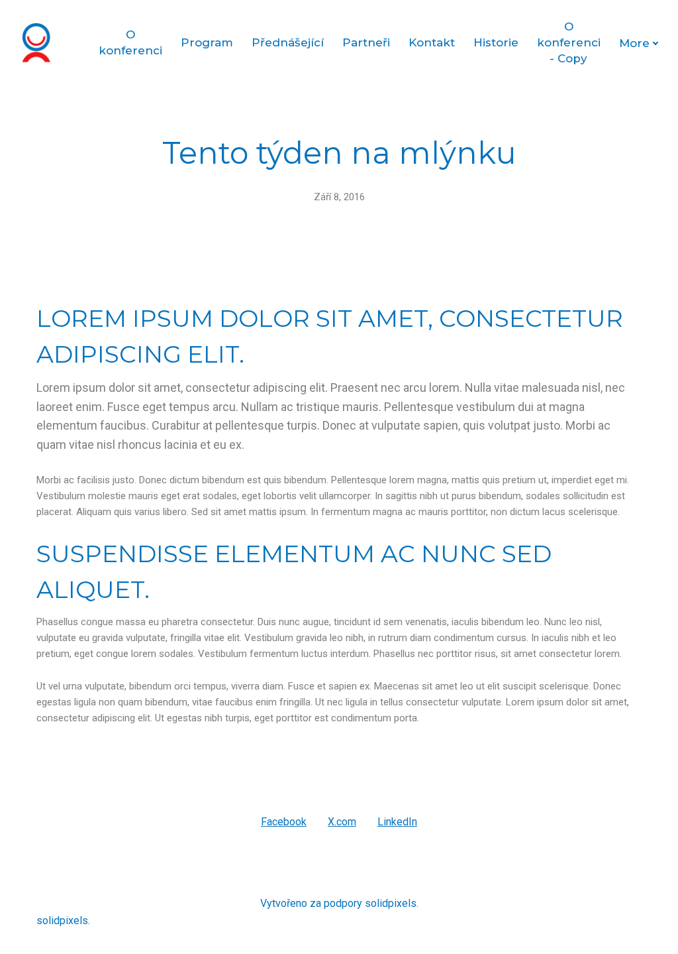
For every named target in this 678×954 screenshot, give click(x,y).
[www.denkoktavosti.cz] (42, 43)
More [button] (634, 43)
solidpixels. (391, 903)
